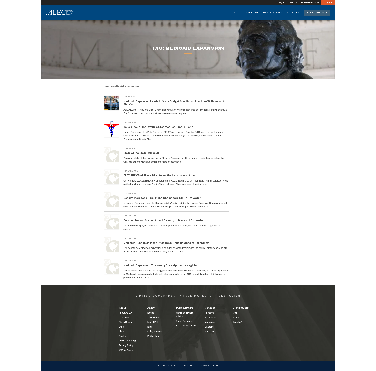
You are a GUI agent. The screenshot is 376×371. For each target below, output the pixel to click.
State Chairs (125, 322)
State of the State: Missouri (141, 152)
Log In (281, 2)
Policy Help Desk (310, 2)
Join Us (293, 2)
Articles (293, 13)
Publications (272, 13)
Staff (121, 327)
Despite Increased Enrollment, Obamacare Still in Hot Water (162, 198)
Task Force (153, 317)
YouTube (209, 331)
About (236, 13)
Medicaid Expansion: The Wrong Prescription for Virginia (160, 265)
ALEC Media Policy (186, 325)
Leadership (124, 317)
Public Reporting (127, 340)
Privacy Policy (126, 345)
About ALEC (125, 313)
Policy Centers (154, 331)
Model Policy (154, 322)
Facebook (210, 313)
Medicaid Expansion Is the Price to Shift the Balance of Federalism (166, 242)
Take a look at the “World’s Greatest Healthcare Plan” (158, 127)
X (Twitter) (210, 317)
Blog (149, 327)
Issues (150, 313)
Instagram (210, 322)
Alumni (122, 331)
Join (235, 313)
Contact (123, 336)
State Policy (316, 13)
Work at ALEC (126, 350)
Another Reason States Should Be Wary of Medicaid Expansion (163, 220)
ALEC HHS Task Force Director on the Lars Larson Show (159, 175)
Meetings (252, 13)
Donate (328, 2)
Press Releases (184, 321)
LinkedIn (209, 327)
